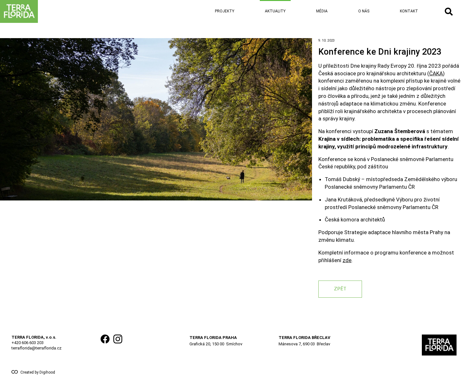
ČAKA (436, 73)
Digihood (47, 372)
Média (322, 11)
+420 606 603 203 (27, 342)
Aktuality (275, 11)
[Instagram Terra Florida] (117, 345)
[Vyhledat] (449, 12)
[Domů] (39, 11)
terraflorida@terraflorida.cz (36, 348)
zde (347, 260)
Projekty (224, 11)
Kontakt (409, 11)
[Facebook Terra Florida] (105, 345)
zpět (340, 289)
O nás (363, 11)
